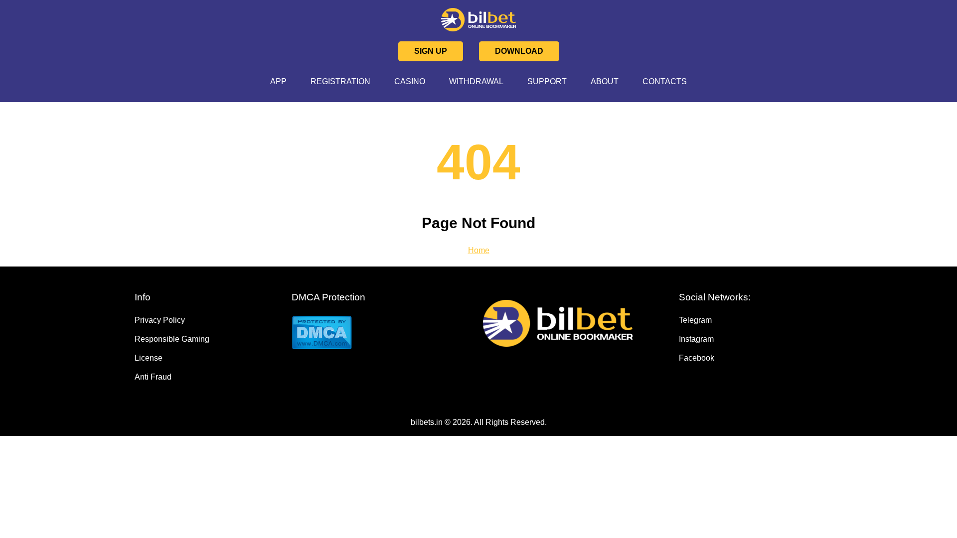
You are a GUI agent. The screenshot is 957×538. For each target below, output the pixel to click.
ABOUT (605, 81)
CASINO (409, 81)
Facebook (696, 358)
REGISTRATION (340, 81)
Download (519, 51)
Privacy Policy (160, 320)
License (148, 358)
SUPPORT (547, 81)
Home (478, 250)
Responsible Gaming (172, 339)
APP (278, 81)
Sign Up (430, 51)
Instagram (696, 339)
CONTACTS (664, 81)
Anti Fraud (153, 377)
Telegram (695, 320)
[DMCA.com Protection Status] (365, 334)
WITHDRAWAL (476, 81)
